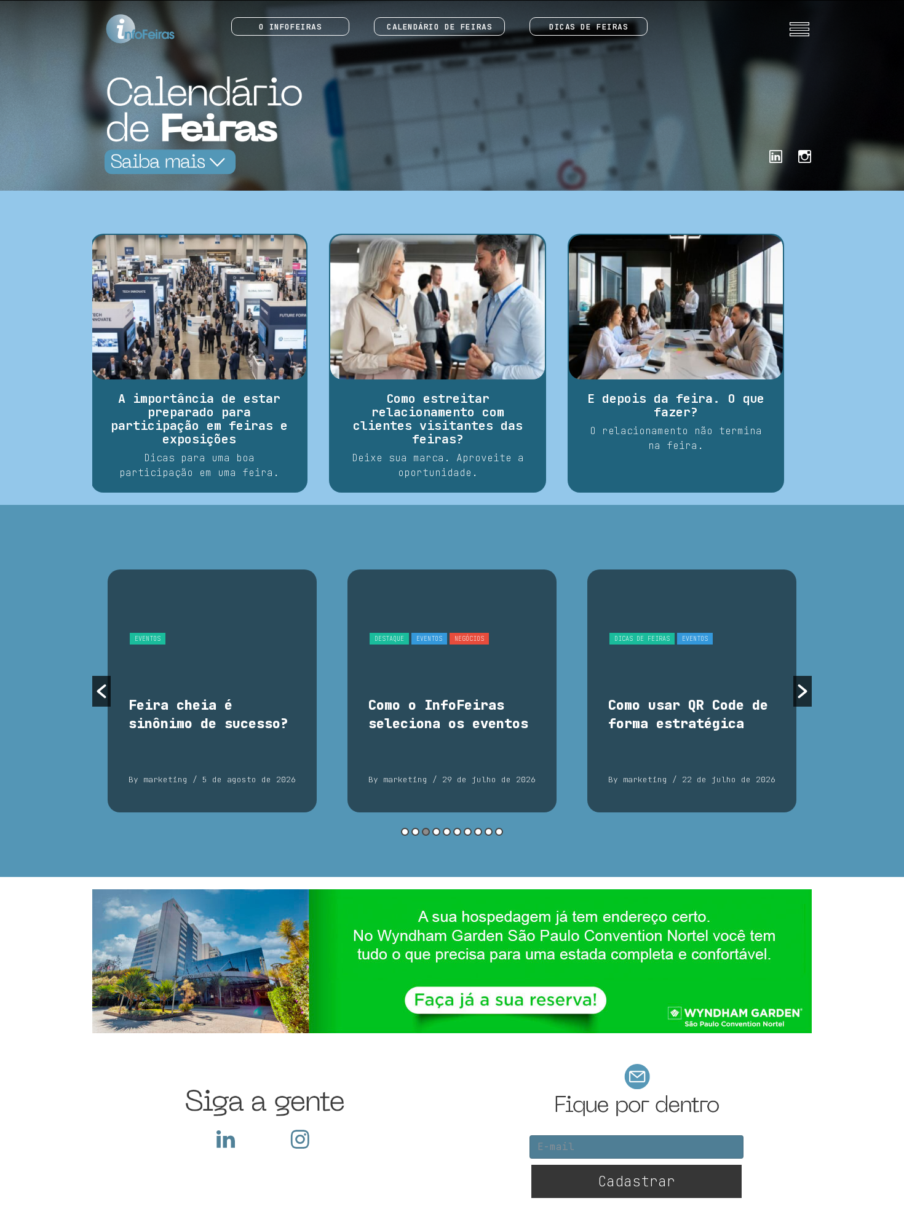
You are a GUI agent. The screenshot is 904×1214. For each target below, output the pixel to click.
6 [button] (457, 832)
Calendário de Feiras (439, 27)
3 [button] (426, 832)
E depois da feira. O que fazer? (675, 405)
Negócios (469, 639)
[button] (101, 691)
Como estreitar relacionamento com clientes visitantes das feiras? (438, 419)
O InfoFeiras (290, 27)
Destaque (389, 639)
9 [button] (489, 832)
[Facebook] (775, 155)
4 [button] (436, 832)
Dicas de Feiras (588, 27)
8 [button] (478, 832)
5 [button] (447, 832)
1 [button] (405, 832)
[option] (212, 690)
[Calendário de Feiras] (200, 124)
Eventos (148, 639)
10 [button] (499, 832)
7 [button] (468, 832)
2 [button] (415, 832)
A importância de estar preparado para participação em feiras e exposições (199, 419)
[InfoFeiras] (129, 29)
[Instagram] (804, 155)
